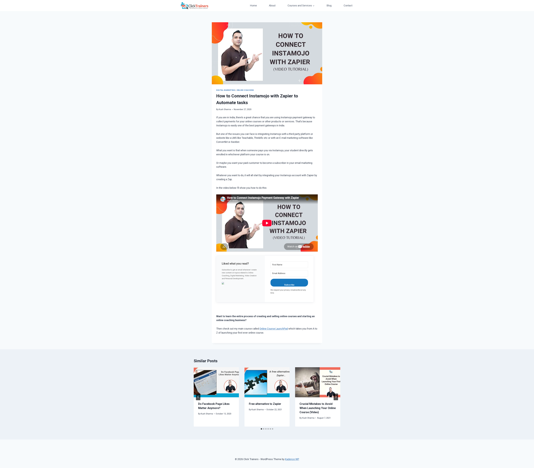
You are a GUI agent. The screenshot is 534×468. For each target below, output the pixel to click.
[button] (240, 283)
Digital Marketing (225, 90)
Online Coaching (245, 90)
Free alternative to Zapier (265, 404)
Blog (329, 5)
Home (253, 5)
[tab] (261, 429)
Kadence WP (292, 459)
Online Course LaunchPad (273, 328)
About (272, 5)
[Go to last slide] (198, 397)
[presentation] (216, 382)
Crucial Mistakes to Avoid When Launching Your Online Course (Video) (318, 408)
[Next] (336, 397)
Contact (348, 5)
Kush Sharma (225, 109)
